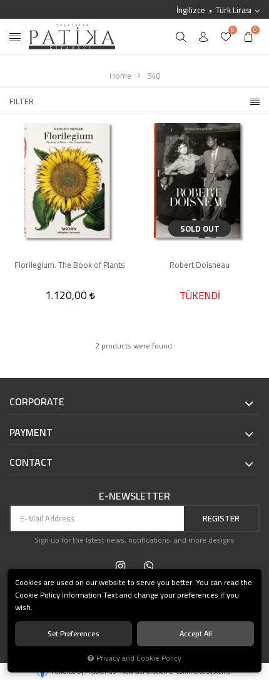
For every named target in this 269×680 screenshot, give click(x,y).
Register (221, 518)
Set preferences (73, 633)
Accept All (196, 633)
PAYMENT (31, 432)
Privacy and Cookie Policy (138, 658)
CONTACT (31, 462)
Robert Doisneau (200, 265)
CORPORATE (36, 402)
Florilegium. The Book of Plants (69, 265)
